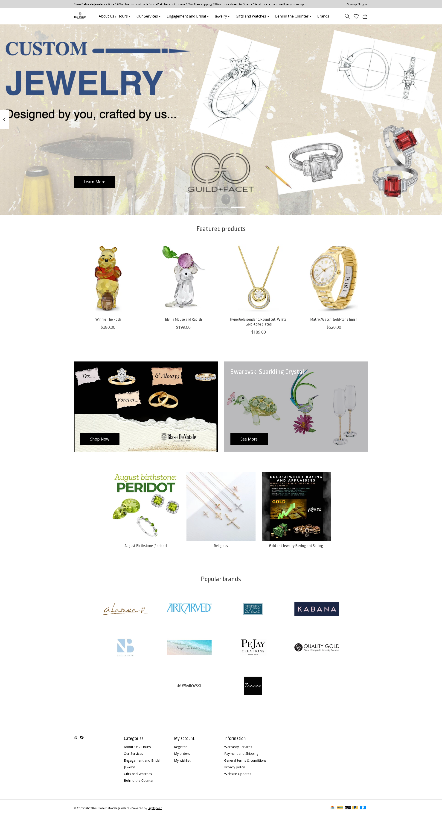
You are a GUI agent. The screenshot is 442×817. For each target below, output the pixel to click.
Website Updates (237, 773)
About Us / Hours (137, 746)
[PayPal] (340, 808)
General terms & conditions (245, 760)
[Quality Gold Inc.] (317, 648)
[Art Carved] (189, 610)
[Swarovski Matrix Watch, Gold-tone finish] (334, 278)
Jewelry (129, 767)
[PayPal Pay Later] (355, 808)
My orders (182, 753)
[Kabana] (317, 610)
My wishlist (182, 760)
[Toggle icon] (347, 16)
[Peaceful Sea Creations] (189, 648)
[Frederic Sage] (253, 610)
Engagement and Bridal (142, 760)
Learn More (94, 181)
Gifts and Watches (138, 773)
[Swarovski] (189, 686)
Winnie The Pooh (108, 319)
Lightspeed (155, 808)
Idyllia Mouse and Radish (183, 319)
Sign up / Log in (357, 4)
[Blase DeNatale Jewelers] (80, 16)
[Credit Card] (332, 808)
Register (180, 746)
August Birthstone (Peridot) (146, 546)
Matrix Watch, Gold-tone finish (333, 319)
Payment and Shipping (241, 753)
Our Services (133, 753)
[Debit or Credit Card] (348, 808)
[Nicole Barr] (125, 648)
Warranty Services (238, 746)
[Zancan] (253, 686)
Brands (323, 16)
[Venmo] (363, 808)
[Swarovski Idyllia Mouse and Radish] (183, 278)
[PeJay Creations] (253, 648)
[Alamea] (125, 610)
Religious (221, 546)
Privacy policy (234, 767)
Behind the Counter (139, 780)
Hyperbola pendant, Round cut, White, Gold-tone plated (258, 321)
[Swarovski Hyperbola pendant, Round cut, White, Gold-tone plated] (258, 278)
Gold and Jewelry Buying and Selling (296, 546)
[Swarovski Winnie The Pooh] (108, 278)
